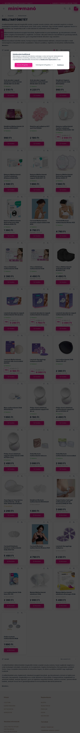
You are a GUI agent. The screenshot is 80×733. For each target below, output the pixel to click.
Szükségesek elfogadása (43, 65)
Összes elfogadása (22, 65)
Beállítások (60, 65)
